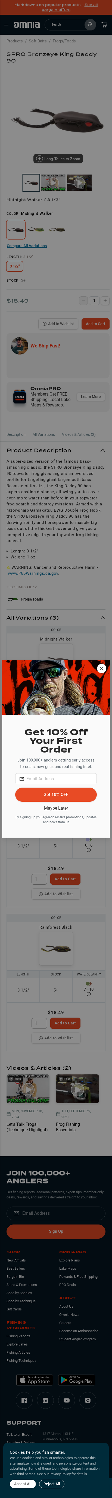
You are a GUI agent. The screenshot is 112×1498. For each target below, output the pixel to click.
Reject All (51, 1484)
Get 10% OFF (56, 794)
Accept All (23, 1484)
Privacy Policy (60, 1474)
